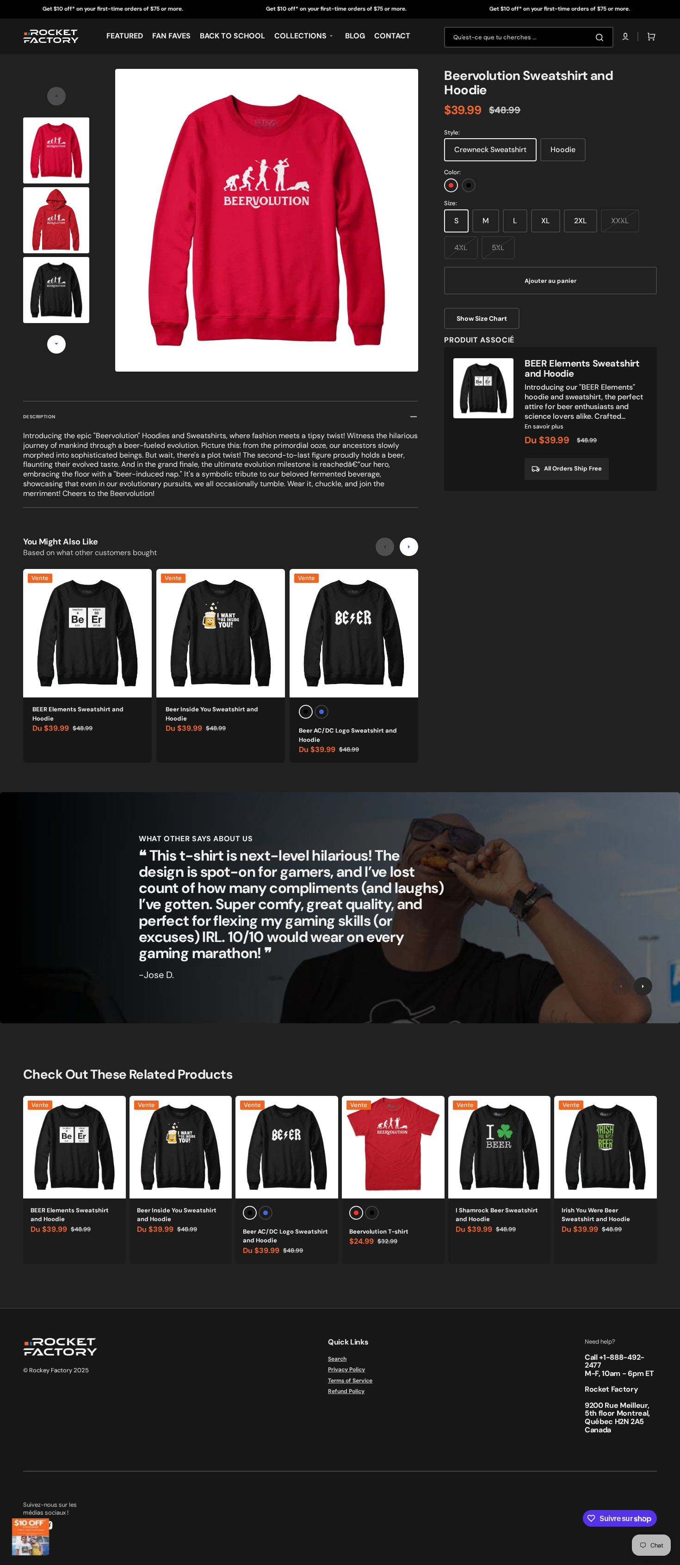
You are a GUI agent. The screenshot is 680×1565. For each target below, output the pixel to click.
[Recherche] (601, 37)
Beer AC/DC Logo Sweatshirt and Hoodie (348, 735)
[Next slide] (56, 344)
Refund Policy (346, 1391)
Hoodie (562, 149)
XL (545, 221)
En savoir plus (544, 426)
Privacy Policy (346, 1369)
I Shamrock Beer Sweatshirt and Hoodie (497, 1214)
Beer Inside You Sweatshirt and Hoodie (212, 713)
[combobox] (528, 37)
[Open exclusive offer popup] (30, 1537)
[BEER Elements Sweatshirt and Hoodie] (550, 419)
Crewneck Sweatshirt (490, 149)
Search (337, 1359)
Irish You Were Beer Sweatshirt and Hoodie (596, 1214)
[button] (625, 36)
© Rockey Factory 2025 (56, 1370)
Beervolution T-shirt (378, 1231)
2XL (580, 221)
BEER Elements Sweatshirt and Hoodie (78, 713)
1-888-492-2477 (614, 1361)
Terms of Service (350, 1380)
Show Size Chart (482, 318)
